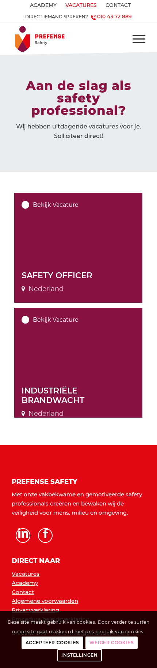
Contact (23, 592)
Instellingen (79, 655)
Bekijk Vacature (55, 204)
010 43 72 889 (114, 16)
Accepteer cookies (52, 642)
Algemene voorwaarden (45, 600)
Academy (25, 582)
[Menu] (135, 39)
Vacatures (25, 573)
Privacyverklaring (35, 610)
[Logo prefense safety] (65, 39)
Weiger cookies (111, 642)
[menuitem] (43, 5)
